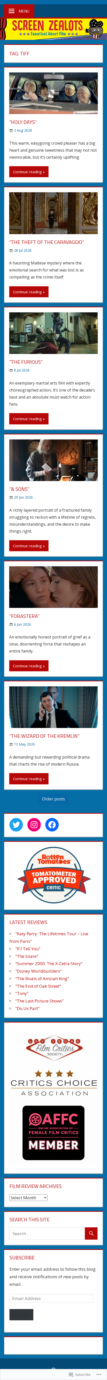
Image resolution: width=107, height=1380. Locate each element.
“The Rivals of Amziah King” (42, 978)
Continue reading (27, 171)
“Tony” (21, 993)
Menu (24, 11)
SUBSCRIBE (22, 1257)
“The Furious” (26, 362)
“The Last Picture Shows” (39, 1001)
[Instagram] (34, 825)
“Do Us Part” (27, 1008)
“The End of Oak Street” (38, 986)
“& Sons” (19, 489)
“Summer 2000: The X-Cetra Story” (48, 963)
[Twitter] (16, 825)
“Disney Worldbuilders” (38, 971)
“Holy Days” (23, 122)
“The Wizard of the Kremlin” (44, 736)
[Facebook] (52, 825)
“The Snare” (26, 956)
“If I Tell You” (27, 949)
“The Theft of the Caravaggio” (46, 242)
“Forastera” (24, 616)
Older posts (53, 799)
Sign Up (21, 1315)
